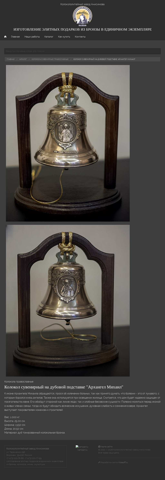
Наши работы (32, 36)
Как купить (64, 36)
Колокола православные (18, 381)
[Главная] (82, 16)
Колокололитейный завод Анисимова (82, 4)
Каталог (48, 36)
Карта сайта (106, 446)
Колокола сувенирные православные (50, 59)
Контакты (80, 36)
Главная (15, 36)
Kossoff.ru (123, 462)
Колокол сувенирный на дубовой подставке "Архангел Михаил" (104, 59)
